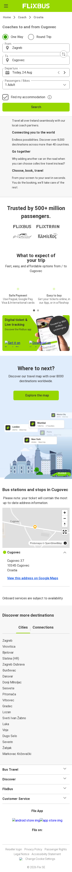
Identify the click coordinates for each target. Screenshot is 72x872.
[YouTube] (36, 839)
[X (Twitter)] (39, 839)
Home (7, 17)
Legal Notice (21, 854)
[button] (36, 48)
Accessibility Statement (46, 854)
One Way (17, 37)
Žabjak (7, 748)
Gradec (7, 706)
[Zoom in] (65, 512)
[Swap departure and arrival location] (63, 54)
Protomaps (36, 543)
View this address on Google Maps (32, 578)
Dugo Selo (9, 736)
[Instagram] (35, 839)
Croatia (38, 17)
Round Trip (43, 37)
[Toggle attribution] (65, 543)
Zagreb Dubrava (13, 664)
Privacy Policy (33, 849)
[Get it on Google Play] (26, 820)
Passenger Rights (56, 849)
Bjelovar (8, 652)
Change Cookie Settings (40, 858)
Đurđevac (9, 670)
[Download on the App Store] (51, 820)
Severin (7, 742)
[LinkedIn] (37, 839)
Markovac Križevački (16, 754)
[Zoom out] (65, 518)
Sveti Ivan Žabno (14, 718)
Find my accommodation (28, 97)
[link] (36, 417)
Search (36, 107)
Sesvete (8, 688)
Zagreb (7, 640)
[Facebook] (34, 839)
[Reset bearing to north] (65, 524)
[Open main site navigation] (6, 6)
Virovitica (8, 646)
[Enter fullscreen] (65, 532)
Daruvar (7, 676)
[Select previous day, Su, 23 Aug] (58, 72)
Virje (5, 730)
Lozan (6, 712)
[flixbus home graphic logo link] (36, 6)
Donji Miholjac (12, 682)
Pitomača (9, 694)
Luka (5, 724)
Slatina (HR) (10, 658)
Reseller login (13, 849)
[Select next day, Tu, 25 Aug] (64, 72)
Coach (22, 17)
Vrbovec (8, 700)
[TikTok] (40, 839)
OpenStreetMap (53, 543)
